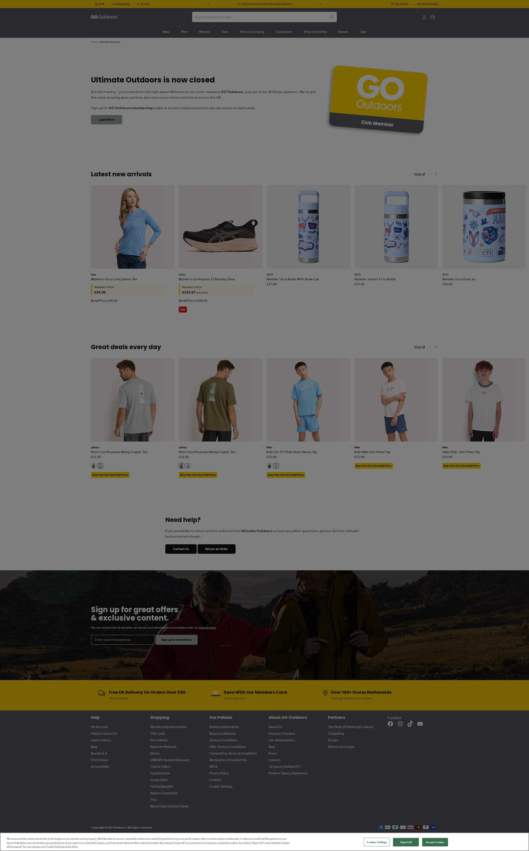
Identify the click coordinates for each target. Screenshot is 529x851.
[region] (264, 842)
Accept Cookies (435, 842)
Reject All (406, 842)
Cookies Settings (377, 842)
